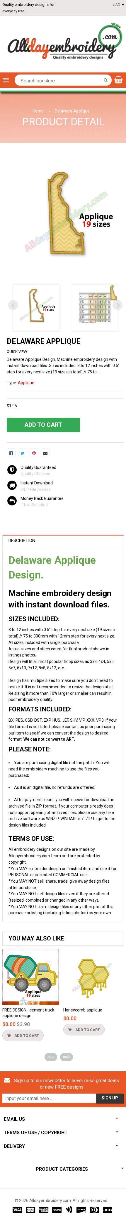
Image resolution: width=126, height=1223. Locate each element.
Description (21, 540)
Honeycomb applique (82, 1010)
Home (38, 111)
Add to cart (26, 1035)
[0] (11, 452)
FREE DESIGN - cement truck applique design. (28, 1013)
